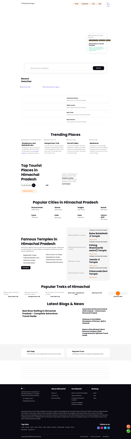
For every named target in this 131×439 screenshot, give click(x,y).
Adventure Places (72, 98)
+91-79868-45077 (28, 398)
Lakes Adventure (76, 395)
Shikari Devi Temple (29, 260)
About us (54, 393)
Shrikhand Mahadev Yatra (31, 258)
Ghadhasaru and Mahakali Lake (29, 144)
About (40, 427)
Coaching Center (93, 40)
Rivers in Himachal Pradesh (79, 393)
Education (85, 4)
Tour (93, 4)
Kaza (80, 215)
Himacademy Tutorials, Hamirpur (96, 44)
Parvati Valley (72, 143)
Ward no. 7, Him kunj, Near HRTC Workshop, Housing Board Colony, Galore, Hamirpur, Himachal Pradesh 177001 (96, 49)
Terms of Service (95, 436)
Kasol (33, 215)
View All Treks (117, 296)
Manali (103, 207)
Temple (67, 427)
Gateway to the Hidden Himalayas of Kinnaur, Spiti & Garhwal (94, 321)
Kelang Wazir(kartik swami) (54, 262)
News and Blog (55, 398)
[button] (108, 3)
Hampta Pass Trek (51, 143)
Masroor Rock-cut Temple (54, 254)
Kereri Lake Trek (13, 296)
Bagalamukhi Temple (29, 255)
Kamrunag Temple (29, 263)
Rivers (72, 427)
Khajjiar (81, 207)
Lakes (44, 427)
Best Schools (71, 119)
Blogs (48, 427)
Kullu (57, 215)
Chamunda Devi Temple (98, 272)
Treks (22, 427)
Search (98, 68)
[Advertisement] (65, 19)
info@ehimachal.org (29, 401)
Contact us (54, 395)
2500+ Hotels (71, 105)
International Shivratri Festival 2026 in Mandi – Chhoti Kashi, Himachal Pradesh (94, 311)
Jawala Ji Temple (94, 261)
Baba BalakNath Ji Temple (98, 235)
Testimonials (60, 427)
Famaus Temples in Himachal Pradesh (77, 403)
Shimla (57, 207)
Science (108, 40)
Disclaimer (106, 436)
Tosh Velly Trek (55, 296)
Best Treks (70, 112)
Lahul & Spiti (104, 216)
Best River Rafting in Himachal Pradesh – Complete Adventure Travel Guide (40, 313)
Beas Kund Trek (97, 293)
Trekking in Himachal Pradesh (77, 399)
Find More (25, 268)
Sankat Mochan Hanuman (54, 260)
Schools (53, 427)
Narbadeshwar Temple (53, 257)
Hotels (27, 427)
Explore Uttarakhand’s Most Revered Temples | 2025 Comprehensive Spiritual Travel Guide (95, 332)
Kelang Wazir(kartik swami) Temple (98, 248)
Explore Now (93, 277)
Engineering (102, 40)
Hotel (76, 4)
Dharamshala (37, 207)
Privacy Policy (84, 436)
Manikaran (94, 143)
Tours (31, 427)
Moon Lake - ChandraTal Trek (76, 293)
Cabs (94, 398)
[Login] (89, 42)
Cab (99, 4)
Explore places (28, 191)
